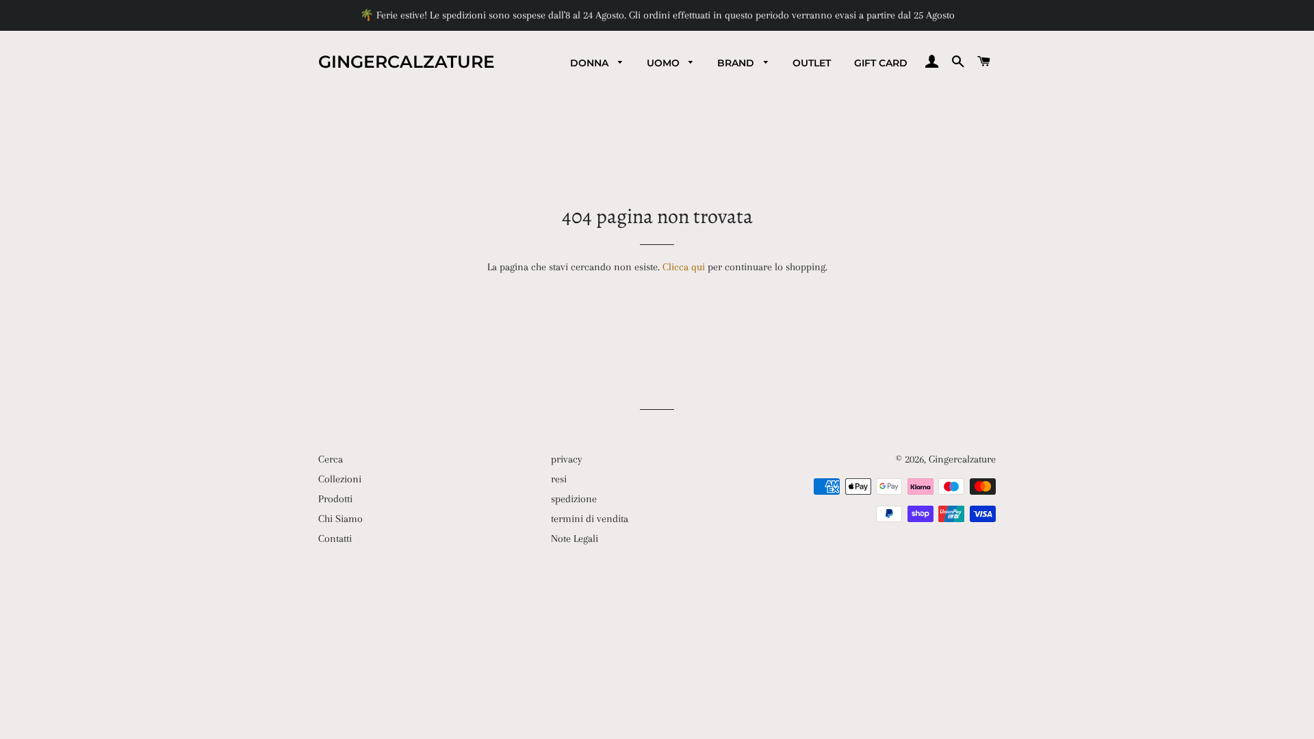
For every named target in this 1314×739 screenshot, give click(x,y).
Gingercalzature (406, 61)
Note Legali (574, 538)
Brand (737, 63)
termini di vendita (589, 519)
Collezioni (339, 479)
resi (559, 479)
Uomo (664, 63)
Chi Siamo (340, 519)
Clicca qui (683, 267)
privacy (566, 459)
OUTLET (812, 63)
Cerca (330, 459)
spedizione (574, 499)
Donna (590, 63)
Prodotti (335, 499)
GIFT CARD (880, 63)
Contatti (335, 538)
